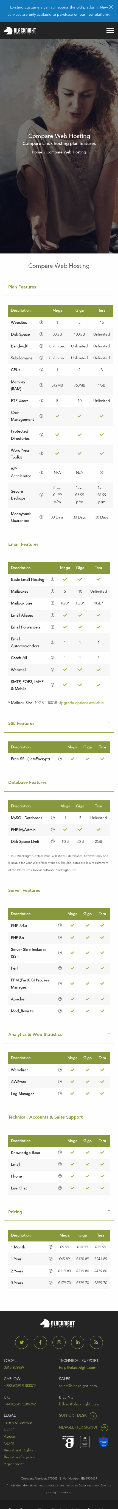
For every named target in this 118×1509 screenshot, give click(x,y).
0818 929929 (14, 1367)
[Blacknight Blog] (96, 1342)
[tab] (59, 287)
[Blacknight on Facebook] (42, 1342)
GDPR (9, 1443)
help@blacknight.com (77, 1367)
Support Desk (73, 1415)
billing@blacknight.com (79, 1404)
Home (37, 152)
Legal (10, 1415)
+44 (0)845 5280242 (20, 1404)
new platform (97, 14)
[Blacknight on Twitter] (24, 1342)
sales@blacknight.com (78, 1385)
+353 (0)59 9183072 (20, 1385)
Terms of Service (18, 1422)
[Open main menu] (110, 30)
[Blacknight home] (20, 30)
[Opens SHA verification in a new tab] (104, 1441)
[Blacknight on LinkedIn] (80, 1342)
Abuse (9, 1436)
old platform (87, 7)
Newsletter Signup (79, 1427)
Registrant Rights (18, 1450)
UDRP (9, 1429)
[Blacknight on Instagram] (61, 1342)
